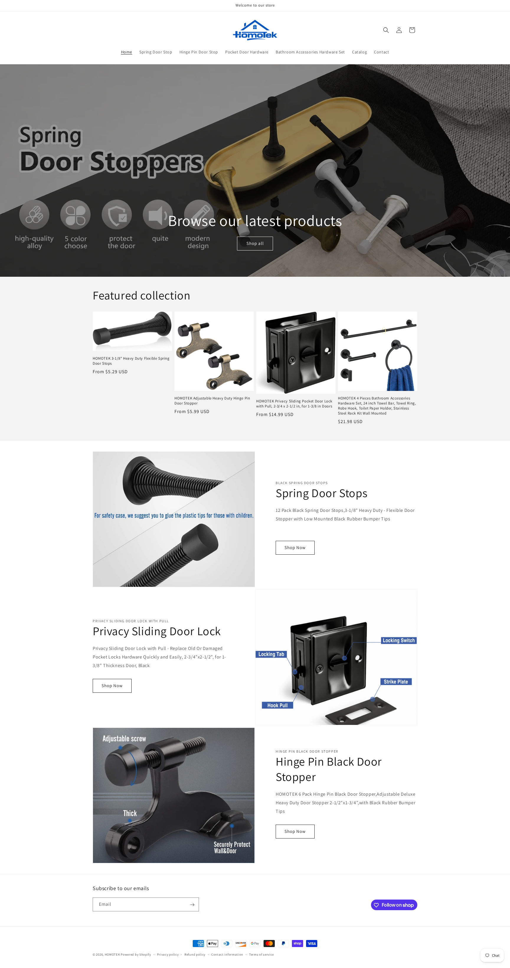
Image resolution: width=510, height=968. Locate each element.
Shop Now (295, 547)
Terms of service (261, 954)
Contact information (227, 954)
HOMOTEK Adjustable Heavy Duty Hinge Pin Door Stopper (212, 401)
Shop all (255, 243)
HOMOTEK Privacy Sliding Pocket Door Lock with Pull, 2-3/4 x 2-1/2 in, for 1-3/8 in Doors (294, 404)
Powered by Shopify (136, 954)
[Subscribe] (192, 905)
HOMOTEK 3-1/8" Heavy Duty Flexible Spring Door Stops (131, 361)
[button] (386, 30)
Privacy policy (168, 954)
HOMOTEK (112, 954)
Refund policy (194, 954)
